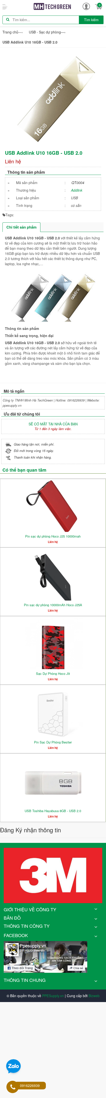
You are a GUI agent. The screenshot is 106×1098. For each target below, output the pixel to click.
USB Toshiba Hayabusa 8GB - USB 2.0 (53, 811)
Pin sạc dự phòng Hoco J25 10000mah (53, 536)
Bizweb (94, 995)
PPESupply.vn (53, 995)
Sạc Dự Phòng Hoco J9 (53, 673)
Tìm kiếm (91, 19)
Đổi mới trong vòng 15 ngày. (34, 450)
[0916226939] (12, 1087)
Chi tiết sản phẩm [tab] (21, 227)
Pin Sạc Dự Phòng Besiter (53, 742)
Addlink (76, 190)
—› (47, 32)
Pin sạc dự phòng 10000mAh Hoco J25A (53, 605)
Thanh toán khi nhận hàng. (33, 457)
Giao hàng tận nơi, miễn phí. (34, 444)
